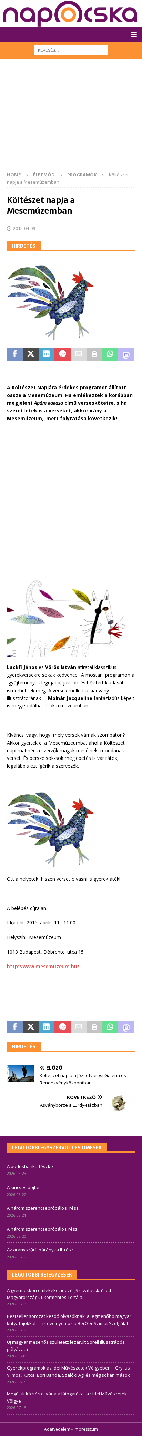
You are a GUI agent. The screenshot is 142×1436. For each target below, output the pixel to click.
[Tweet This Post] (31, 354)
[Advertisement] (71, 117)
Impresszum (86, 1429)
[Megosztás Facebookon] (15, 354)
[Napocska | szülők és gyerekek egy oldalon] (70, 13)
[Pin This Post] (62, 354)
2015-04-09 (24, 228)
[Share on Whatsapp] (110, 354)
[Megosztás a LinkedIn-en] (46, 354)
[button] (132, 34)
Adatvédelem (57, 1429)
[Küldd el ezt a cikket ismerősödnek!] (79, 354)
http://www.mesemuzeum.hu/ (43, 966)
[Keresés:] (71, 50)
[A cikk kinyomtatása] (94, 354)
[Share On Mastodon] (126, 354)
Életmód (44, 175)
